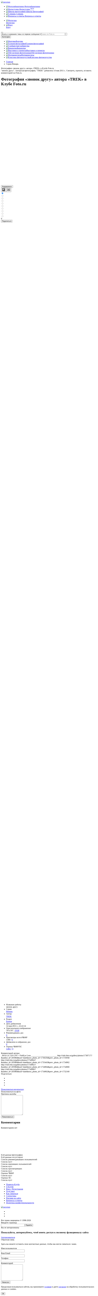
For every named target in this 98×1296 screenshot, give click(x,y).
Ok (3, 1294)
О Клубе (10, 1187)
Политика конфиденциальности (20, 1203)
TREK (9, 1016)
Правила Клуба (13, 1184)
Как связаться (12, 1194)
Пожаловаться (7, 1117)
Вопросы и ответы (32, 16)
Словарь (19, 14)
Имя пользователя (9, 1248)
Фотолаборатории (32, 6)
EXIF (17, 1030)
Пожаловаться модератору (12, 1089)
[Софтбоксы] (49, 1153)
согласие (62, 1287)
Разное (9, 1021)
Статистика (11, 1196)
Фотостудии (26, 9)
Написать (5, 1282)
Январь (9, 1011)
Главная (9, 62)
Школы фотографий (35, 11)
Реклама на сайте (13, 1198)
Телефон (4, 1258)
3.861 (8, 1049)
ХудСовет (10, 1191)
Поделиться (6, 221)
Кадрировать (7, 186)
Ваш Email (5, 1253)
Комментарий (7, 1263)
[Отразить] (8, 190)
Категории (6, 37)
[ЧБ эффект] (3, 190)
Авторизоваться (8, 1237)
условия (47, 1287)
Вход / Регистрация (14, 1189)
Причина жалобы (8, 1094)
